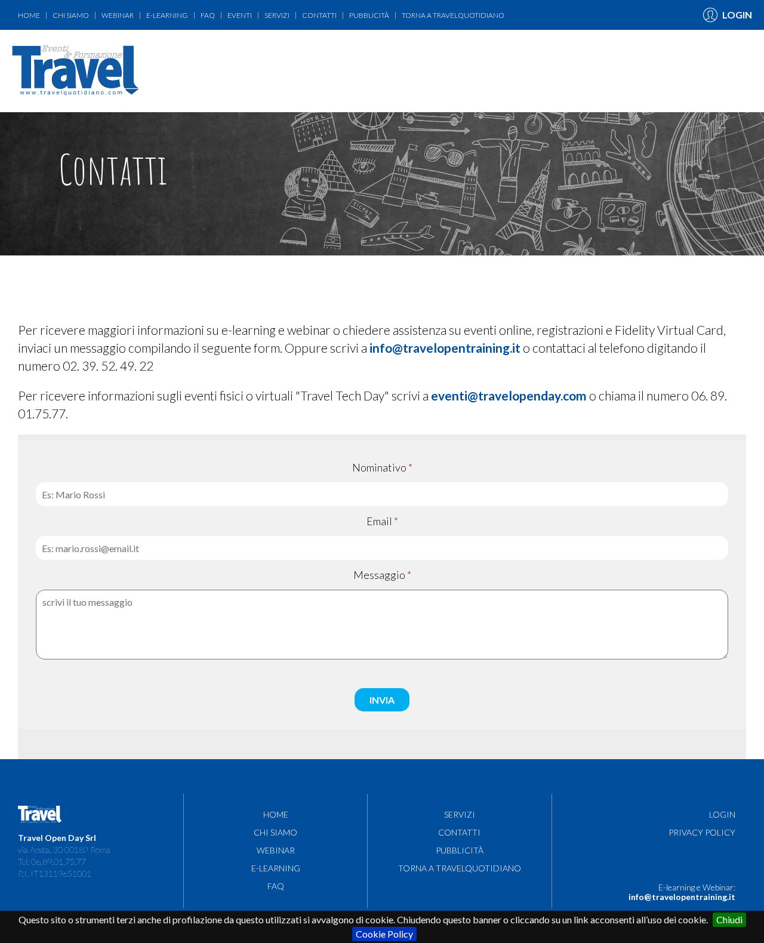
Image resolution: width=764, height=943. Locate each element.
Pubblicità (369, 15)
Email (379, 521)
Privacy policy (701, 832)
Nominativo (379, 467)
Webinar (117, 15)
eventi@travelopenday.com (509, 395)
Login (722, 814)
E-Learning (167, 15)
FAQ (208, 15)
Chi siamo (71, 15)
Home (29, 15)
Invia (382, 699)
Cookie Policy (384, 933)
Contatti (319, 15)
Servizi (276, 15)
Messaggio (379, 574)
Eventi (239, 15)
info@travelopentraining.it (444, 347)
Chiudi (729, 919)
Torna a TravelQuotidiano (453, 15)
